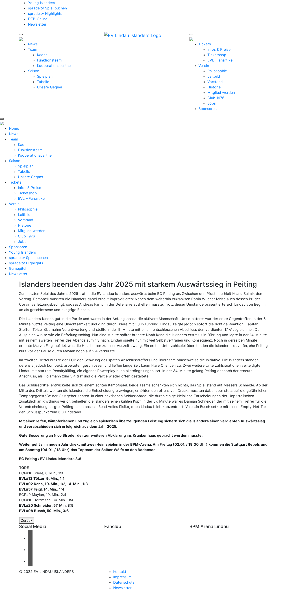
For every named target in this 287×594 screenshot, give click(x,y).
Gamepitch (18, 268)
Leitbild (213, 76)
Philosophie (217, 71)
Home (14, 128)
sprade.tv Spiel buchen (47, 8)
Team (32, 49)
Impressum (122, 577)
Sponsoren (207, 108)
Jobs (211, 103)
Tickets (204, 44)
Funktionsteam (49, 60)
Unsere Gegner (49, 87)
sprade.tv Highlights (45, 13)
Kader (42, 55)
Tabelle (43, 81)
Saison (33, 71)
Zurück (27, 520)
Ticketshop (216, 55)
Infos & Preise (218, 49)
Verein (203, 65)
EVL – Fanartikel (32, 198)
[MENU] (21, 34)
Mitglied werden (221, 92)
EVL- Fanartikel (220, 60)
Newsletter (37, 24)
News (32, 44)
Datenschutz (124, 582)
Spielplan (44, 76)
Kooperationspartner (54, 65)
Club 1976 (215, 98)
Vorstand (215, 81)
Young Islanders (41, 2)
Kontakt (119, 571)
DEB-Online (37, 19)
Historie (214, 87)
